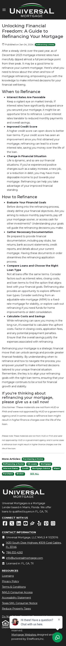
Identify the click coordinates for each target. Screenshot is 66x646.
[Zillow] (32, 524)
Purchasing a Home (33, 459)
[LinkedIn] (19, 524)
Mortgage (46, 464)
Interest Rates (10, 468)
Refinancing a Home (45, 45)
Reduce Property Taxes (16, 608)
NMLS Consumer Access (17, 592)
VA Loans (32, 464)
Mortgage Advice (41, 468)
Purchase (8, 474)
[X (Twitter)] (12, 524)
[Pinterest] (46, 524)
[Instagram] (53, 524)
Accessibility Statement (16, 597)
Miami (57, 468)
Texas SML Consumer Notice (19, 603)
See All (34, 473)
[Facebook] (5, 524)
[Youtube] (26, 524)
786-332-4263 (14, 552)
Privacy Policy (10, 581)
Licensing (8, 575)
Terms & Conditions (14, 586)
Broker (20, 474)
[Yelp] (39, 524)
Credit (25, 468)
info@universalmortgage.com (24, 558)
